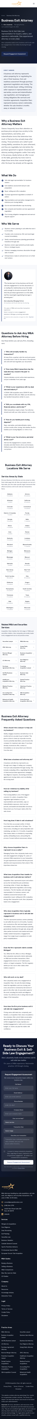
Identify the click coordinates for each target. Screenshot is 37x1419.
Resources (4, 1289)
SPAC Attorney (24, 1353)
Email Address (18, 1093)
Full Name (18, 1084)
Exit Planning (5, 1234)
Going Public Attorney (26, 1347)
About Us (4, 1286)
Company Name (18, 1110)
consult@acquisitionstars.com (13, 1202)
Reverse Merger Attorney (8, 1353)
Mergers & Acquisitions (8, 1224)
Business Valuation (7, 1240)
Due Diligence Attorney (27, 1344)
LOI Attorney (5, 1344)
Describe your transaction (18, 1135)
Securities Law (6, 1237)
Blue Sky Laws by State (8, 1273)
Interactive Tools (6, 1296)
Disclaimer (4, 1315)
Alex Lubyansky (8, 24)
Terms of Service (6, 1309)
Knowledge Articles (7, 1293)
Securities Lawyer (25, 1332)
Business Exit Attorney (26, 1341)
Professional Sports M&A (9, 1250)
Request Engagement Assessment (15, 54)
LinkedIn (6, 1214)
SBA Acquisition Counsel (8, 1372)
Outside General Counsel (9, 1244)
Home (3, 15)
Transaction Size (18, 1127)
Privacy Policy (21, 1168)
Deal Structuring (6, 1230)
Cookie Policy (5, 1312)
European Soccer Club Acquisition (12, 1253)
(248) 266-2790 (9, 1205)
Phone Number (18, 1101)
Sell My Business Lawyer (8, 1341)
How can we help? (18, 1118)
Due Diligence (5, 1227)
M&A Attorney (5, 1332)
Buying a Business (7, 1263)
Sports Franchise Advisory (9, 1247)
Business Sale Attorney (26, 1335)
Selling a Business (7, 1266)
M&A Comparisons (7, 1270)
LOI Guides (4, 1276)
